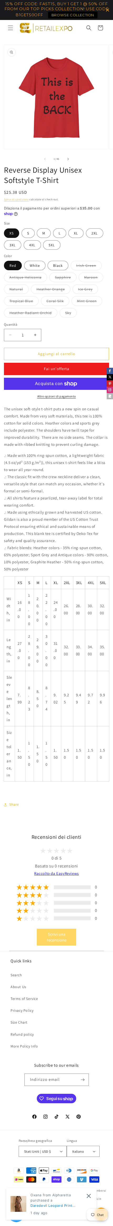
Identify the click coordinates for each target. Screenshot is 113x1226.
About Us (18, 986)
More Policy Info (24, 1046)
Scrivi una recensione (56, 937)
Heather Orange (53, 290)
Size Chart (19, 1022)
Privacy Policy (22, 1010)
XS (11, 233)
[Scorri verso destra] (68, 159)
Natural (19, 290)
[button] (10, 28)
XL (76, 233)
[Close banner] (108, 10)
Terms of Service (24, 998)
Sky (71, 314)
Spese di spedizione (16, 199)
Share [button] (14, 804)
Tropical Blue (24, 302)
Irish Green (89, 266)
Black (58, 265)
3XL (12, 245)
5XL (52, 245)
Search (16, 975)
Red (12, 265)
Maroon (93, 278)
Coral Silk (58, 302)
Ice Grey (88, 290)
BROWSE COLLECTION (73, 15)
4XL (32, 245)
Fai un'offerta (56, 368)
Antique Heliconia (28, 278)
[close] (88, 1195)
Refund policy (22, 1034)
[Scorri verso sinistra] (45, 159)
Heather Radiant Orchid (33, 314)
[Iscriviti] (83, 1080)
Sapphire (65, 278)
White (35, 265)
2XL (94, 233)
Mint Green (89, 302)
